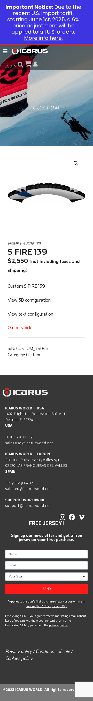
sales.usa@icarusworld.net (29, 443)
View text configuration (30, 314)
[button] (21, 64)
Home (13, 243)
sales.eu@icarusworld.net (28, 488)
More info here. (43, 38)
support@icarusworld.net (28, 505)
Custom (46, 107)
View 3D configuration (29, 300)
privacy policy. (58, 625)
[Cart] (28, 64)
